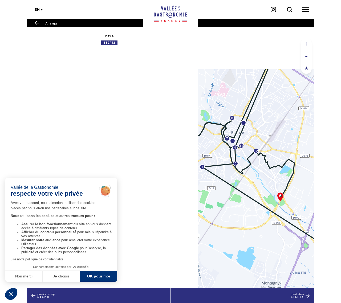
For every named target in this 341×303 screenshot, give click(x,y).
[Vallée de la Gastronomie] (170, 13)
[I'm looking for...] (289, 9)
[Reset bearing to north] (306, 68)
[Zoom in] (306, 44)
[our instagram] (273, 9)
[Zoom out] (306, 56)
